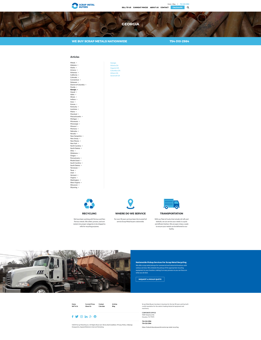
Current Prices (140, 7)
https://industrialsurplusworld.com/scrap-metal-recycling (160, 327)
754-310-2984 (184, 4)
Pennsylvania (75, 158)
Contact (165, 7)
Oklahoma (74, 153)
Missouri (73, 126)
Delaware (73, 82)
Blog (174, 4)
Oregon (73, 155)
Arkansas (73, 72)
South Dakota (75, 165)
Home (169, 4)
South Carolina (75, 163)
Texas (72, 170)
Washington (74, 180)
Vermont (73, 175)
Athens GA (114, 73)
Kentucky (73, 107)
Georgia (73, 89)
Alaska (72, 67)
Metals (72, 63)
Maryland (73, 114)
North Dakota (75, 148)
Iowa (72, 102)
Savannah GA (115, 76)
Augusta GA (114, 68)
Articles (114, 304)
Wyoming (73, 187)
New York (73, 143)
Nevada (73, 133)
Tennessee (74, 168)
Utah (72, 173)
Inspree (82, 327)
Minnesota (74, 121)
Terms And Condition (109, 325)
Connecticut (74, 80)
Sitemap (129, 325)
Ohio (72, 151)
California (73, 75)
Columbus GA (115, 70)
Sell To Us (75, 306)
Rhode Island (75, 160)
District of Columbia (77, 85)
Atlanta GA (114, 65)
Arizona (73, 70)
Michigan (73, 119)
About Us (154, 7)
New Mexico (74, 141)
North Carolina (75, 146)
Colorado (73, 77)
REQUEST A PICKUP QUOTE (150, 279)
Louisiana (73, 109)
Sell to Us (126, 7)
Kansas (72, 104)
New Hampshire (76, 136)
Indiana (73, 99)
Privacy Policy (121, 325)
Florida (72, 87)
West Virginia (75, 182)
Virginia (73, 178)
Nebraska (73, 131)
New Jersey (74, 138)
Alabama (73, 65)
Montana (73, 129)
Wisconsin (74, 185)
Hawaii (72, 92)
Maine (72, 111)
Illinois (72, 97)
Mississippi (74, 124)
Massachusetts (75, 116)
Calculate (177, 7)
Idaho (72, 94)
